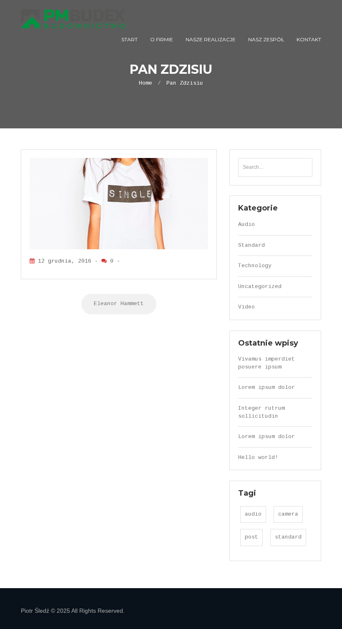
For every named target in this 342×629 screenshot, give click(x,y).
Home (145, 83)
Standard (251, 245)
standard (288, 537)
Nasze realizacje (211, 39)
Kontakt (309, 39)
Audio (246, 224)
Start (129, 39)
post (251, 537)
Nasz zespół (266, 39)
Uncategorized (260, 286)
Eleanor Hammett (119, 304)
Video (246, 307)
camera (288, 514)
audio (253, 514)
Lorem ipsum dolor (266, 387)
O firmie (161, 39)
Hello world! (258, 457)
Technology (255, 266)
